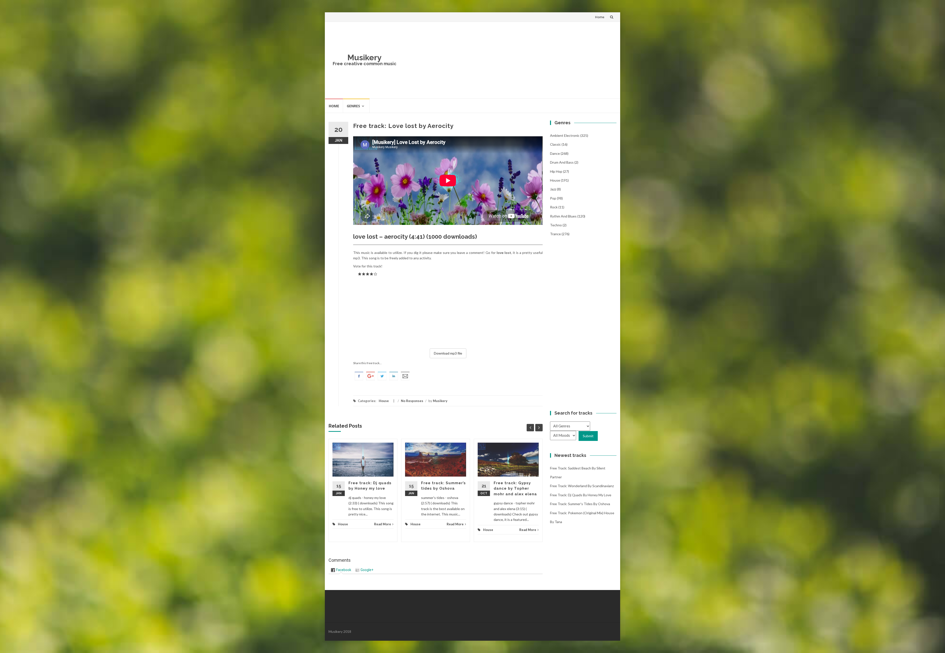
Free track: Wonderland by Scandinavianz (582, 486)
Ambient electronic (565, 135)
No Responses (412, 401)
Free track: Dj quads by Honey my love (580, 495)
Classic (555, 144)
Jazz (553, 189)
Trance (555, 234)
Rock (554, 207)
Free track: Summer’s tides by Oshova (580, 504)
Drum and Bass (562, 162)
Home (599, 17)
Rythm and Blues (563, 216)
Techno (556, 225)
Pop (553, 198)
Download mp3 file (448, 353)
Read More (382, 524)
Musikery (364, 57)
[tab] (341, 570)
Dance (555, 153)
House (384, 401)
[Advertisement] (508, 60)
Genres (353, 106)
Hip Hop (556, 171)
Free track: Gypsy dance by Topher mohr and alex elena (515, 488)
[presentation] (341, 570)
